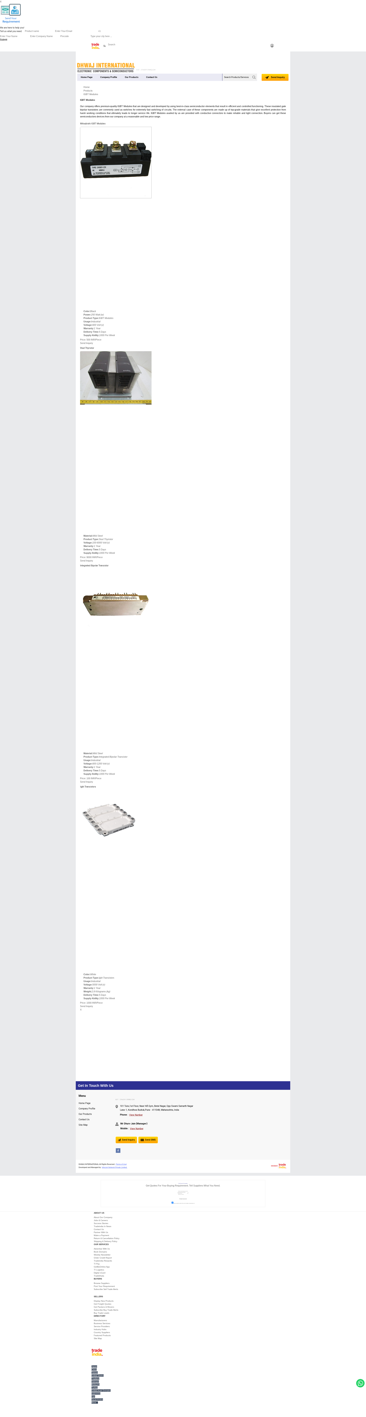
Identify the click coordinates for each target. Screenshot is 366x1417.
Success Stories (101, 1223)
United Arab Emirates (101, 1390)
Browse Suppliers (102, 1283)
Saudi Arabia (97, 1399)
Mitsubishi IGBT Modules (93, 123)
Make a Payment (101, 1235)
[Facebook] (118, 1152)
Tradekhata (99, 1276)
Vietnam (95, 1381)
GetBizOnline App (102, 1267)
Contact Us (151, 77)
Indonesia (96, 1393)
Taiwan (95, 1372)
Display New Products (104, 1301)
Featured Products (102, 1335)
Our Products (131, 77)
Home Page (87, 77)
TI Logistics (99, 1270)
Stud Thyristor (87, 348)
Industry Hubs (100, 1329)
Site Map (83, 1125)
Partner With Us (101, 1232)
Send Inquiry (277, 77)
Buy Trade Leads (101, 1313)
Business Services (102, 1323)
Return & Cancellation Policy (106, 1238)
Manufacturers (100, 1320)
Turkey (95, 1387)
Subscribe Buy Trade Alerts (106, 1310)
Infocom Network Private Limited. (114, 1167)
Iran (93, 1396)
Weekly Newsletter (102, 1255)
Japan (94, 1366)
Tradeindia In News (102, 1226)
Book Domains (100, 1252)
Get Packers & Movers (104, 1307)
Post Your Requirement (104, 1286)
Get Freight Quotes (102, 1304)
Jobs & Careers (101, 1220)
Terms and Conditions (185, 1203)
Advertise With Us (102, 1249)
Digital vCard (99, 1273)
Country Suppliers (102, 1332)
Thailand (95, 1378)
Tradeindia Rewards (103, 1261)
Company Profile (108, 77)
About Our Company (103, 1217)
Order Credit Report (103, 1258)
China (94, 1369)
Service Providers (102, 1326)
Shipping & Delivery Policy (105, 1241)
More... (95, 1402)
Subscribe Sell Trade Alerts (106, 1289)
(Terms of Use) (121, 1164)
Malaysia (96, 1384)
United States (98, 1375)
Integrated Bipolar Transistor (94, 565)
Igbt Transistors (88, 786)
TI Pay (97, 1264)
